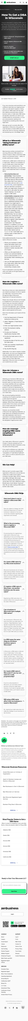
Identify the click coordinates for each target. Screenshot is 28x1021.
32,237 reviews (19, 89)
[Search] (20, 2)
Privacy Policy (18, 948)
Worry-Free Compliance (7, 973)
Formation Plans (5, 969)
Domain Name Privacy (6, 994)
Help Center (18, 941)
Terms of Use (18, 946)
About (2, 937)
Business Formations (5, 9)
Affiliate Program (5, 953)
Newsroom (3, 946)
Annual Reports (5, 978)
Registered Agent (5, 971)
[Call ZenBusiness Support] (23, 2)
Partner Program (5, 951)
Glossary (17, 953)
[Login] (26, 3)
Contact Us (18, 944)
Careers (3, 939)
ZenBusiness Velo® (5, 981)
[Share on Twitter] (8, 733)
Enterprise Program (6, 955)
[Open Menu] (2, 2)
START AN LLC (14, 58)
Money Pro (3, 983)
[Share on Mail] (14, 733)
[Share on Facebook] (11, 733)
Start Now (14, 891)
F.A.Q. (16, 939)
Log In (12, 914)
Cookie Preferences (20, 955)
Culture (3, 944)
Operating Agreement (6, 976)
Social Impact (4, 941)
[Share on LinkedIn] (4, 733)
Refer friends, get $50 (6, 958)
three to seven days (13, 547)
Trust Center (18, 951)
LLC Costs (3, 985)
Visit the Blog (4, 948)
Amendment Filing (5, 988)
